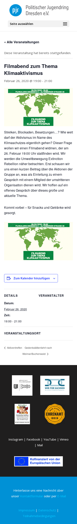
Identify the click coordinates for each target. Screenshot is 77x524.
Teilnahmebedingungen (39, 516)
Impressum (26, 510)
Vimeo (64, 439)
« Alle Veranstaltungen (21, 42)
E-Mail (61, 496)
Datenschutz (47, 510)
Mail (40, 445)
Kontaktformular (31, 496)
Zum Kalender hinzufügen (32, 278)
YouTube (50, 439)
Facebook (33, 439)
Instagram (15, 439)
